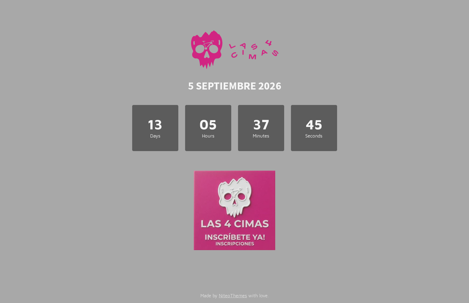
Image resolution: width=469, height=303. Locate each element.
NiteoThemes (233, 295)
